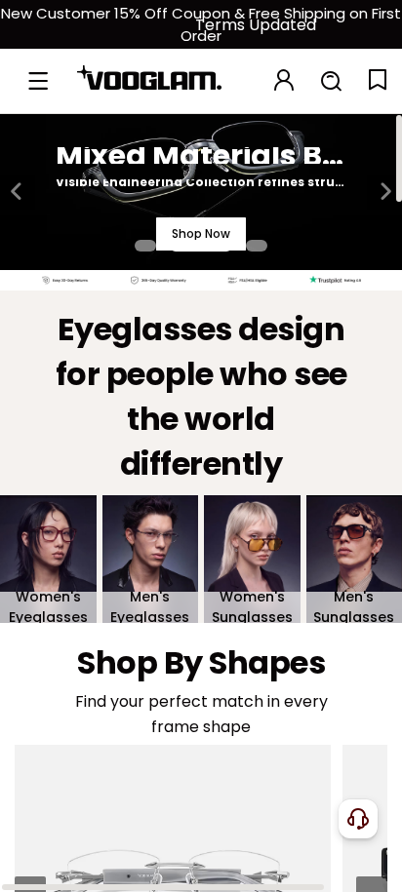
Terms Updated (255, 25)
